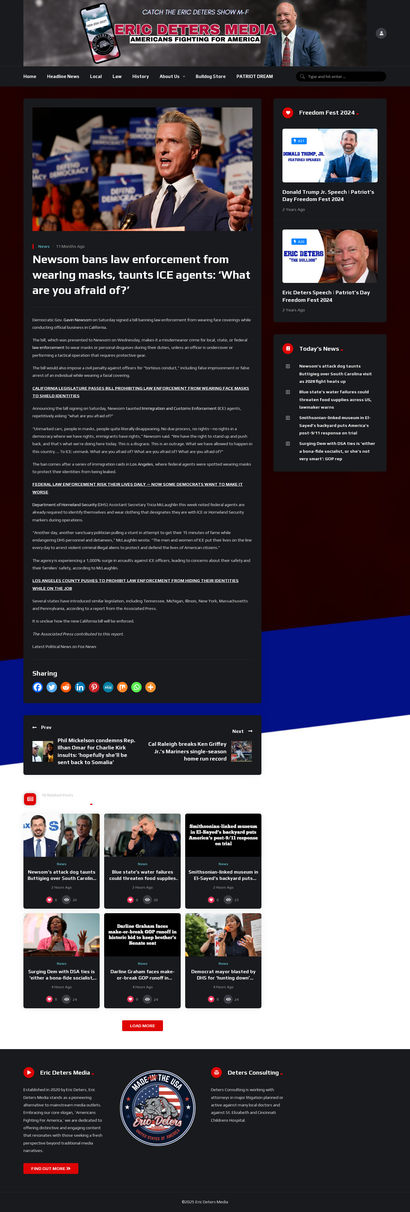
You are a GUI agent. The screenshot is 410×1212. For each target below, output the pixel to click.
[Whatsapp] (136, 687)
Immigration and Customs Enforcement (179, 408)
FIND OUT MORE (48, 1168)
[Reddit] (66, 687)
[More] (150, 687)
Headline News (63, 76)
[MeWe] (108, 687)
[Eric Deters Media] (195, 33)
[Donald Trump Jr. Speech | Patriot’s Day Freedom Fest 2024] (330, 155)
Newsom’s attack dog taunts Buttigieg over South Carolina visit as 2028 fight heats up (61, 878)
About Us (169, 76)
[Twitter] (52, 687)
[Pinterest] (94, 687)
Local (96, 76)
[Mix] (122, 687)
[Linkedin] (80, 687)
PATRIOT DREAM (255, 76)
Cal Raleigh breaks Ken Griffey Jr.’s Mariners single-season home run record (187, 751)
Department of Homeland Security (64, 504)
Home (29, 76)
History (140, 76)
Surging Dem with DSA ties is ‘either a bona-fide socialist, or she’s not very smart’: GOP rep (337, 451)
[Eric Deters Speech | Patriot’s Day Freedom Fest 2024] (330, 256)
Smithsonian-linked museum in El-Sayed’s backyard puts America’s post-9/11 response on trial (335, 425)
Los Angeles (141, 464)
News (44, 246)
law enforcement (48, 347)
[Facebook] (37, 687)
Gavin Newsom (78, 319)
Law (117, 76)
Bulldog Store (211, 76)
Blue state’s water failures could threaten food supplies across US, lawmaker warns (142, 878)
